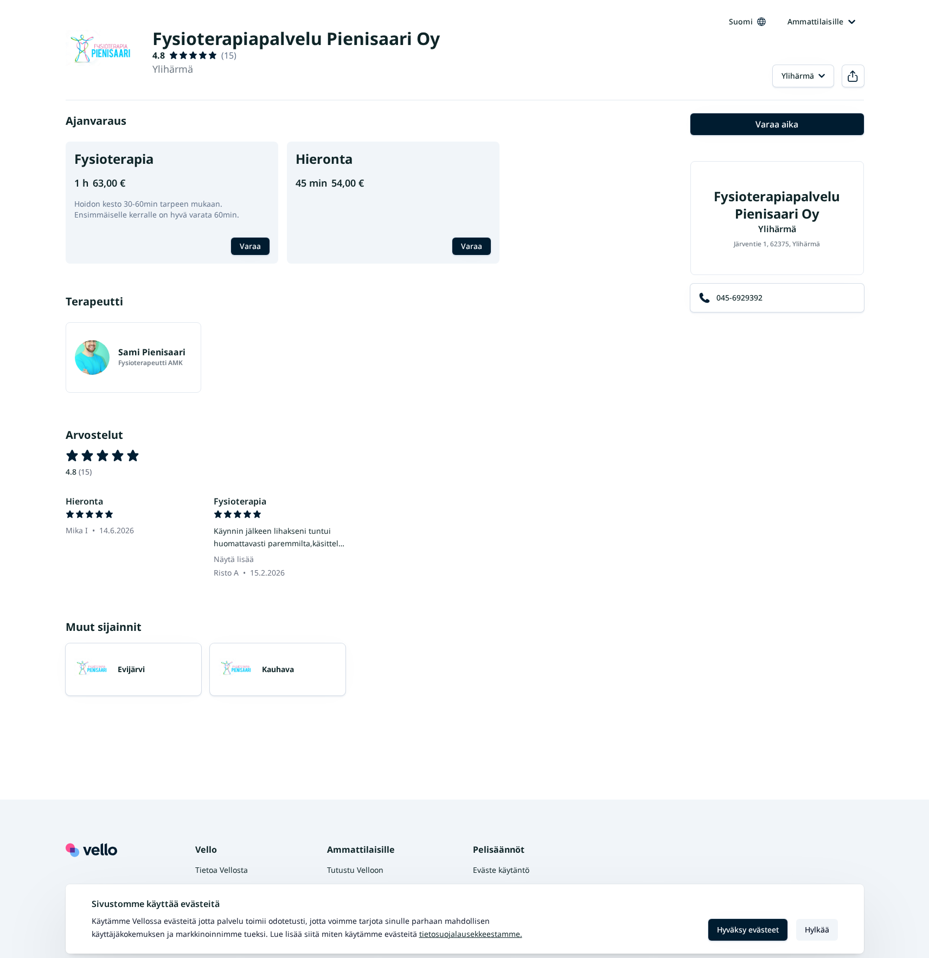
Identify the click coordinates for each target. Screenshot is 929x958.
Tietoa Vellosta (221, 870)
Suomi (741, 21)
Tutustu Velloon (355, 870)
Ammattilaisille (815, 21)
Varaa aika (776, 124)
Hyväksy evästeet (748, 929)
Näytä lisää (234, 559)
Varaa (250, 246)
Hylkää (817, 929)
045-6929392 (739, 297)
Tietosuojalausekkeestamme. (470, 934)
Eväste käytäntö (501, 870)
